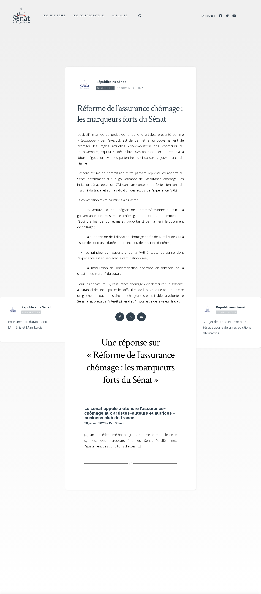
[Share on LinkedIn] (141, 316)
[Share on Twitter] (130, 316)
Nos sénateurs (54, 15)
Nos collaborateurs (89, 15)
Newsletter (105, 88)
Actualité (119, 15)
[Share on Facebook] (119, 316)
